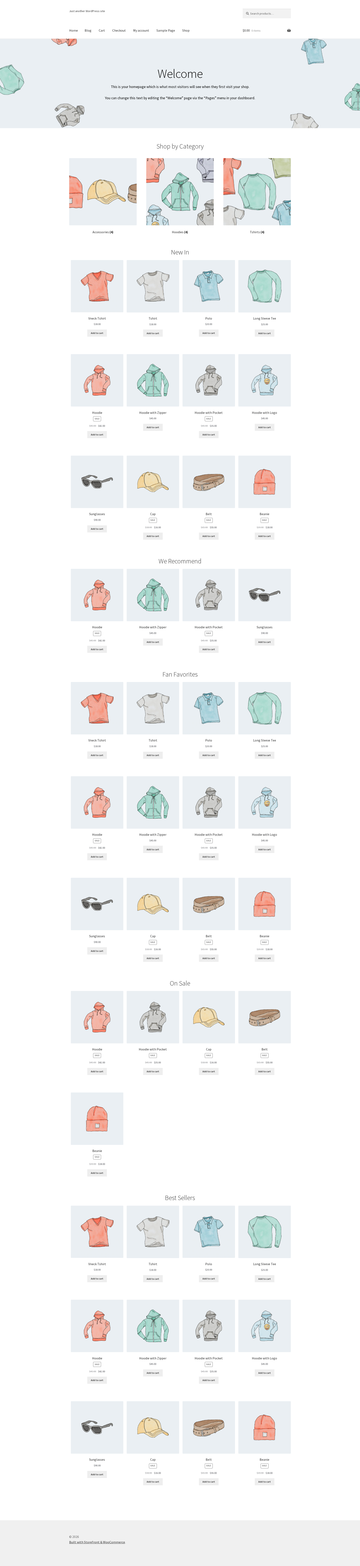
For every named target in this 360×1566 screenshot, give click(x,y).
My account (141, 30)
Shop (186, 30)
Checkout (119, 30)
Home (73, 30)
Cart (102, 30)
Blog (88, 30)
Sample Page (165, 30)
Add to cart (97, 333)
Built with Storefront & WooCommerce (97, 1542)
